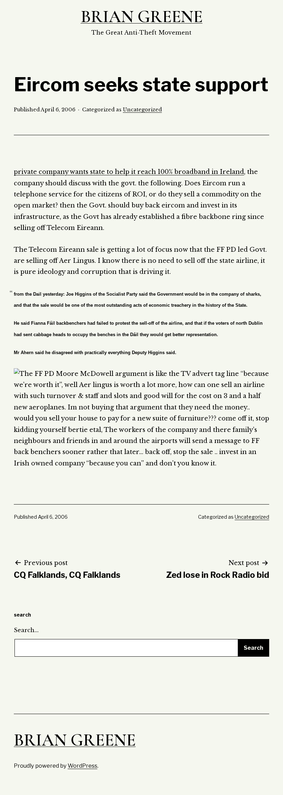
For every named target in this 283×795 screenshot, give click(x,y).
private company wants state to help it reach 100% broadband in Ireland (129, 172)
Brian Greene (142, 16)
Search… (26, 630)
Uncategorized (142, 110)
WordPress (82, 765)
